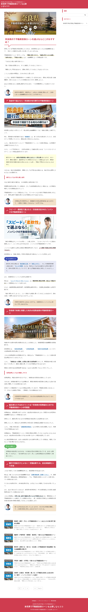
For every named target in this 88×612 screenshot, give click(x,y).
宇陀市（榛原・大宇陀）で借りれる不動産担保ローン (30, 561)
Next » (40, 588)
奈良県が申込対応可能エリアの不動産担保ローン (44, 604)
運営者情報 (53, 600)
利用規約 (34, 600)
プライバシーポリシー (43, 600)
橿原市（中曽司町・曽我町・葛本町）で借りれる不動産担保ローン (34, 535)
